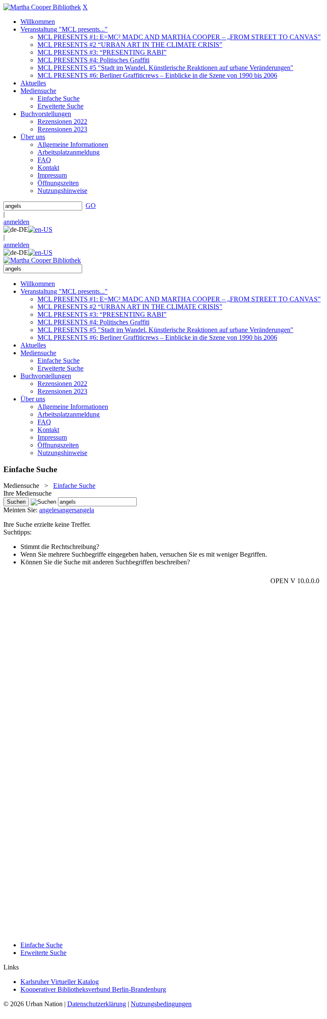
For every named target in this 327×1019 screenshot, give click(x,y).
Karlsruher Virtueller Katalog (59, 981)
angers (68, 510)
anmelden (16, 221)
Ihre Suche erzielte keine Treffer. (47, 524)
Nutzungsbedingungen (161, 1003)
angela (85, 510)
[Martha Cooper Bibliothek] (42, 7)
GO (91, 205)
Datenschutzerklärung (96, 1003)
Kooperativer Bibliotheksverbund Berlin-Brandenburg (93, 989)
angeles (49, 510)
